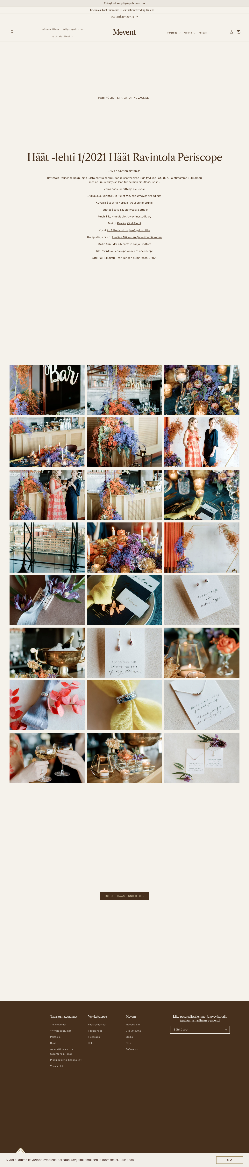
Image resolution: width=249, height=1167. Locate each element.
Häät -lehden (124, 257)
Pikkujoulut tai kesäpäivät (66, 1060)
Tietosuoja (94, 1037)
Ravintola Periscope (60, 177)
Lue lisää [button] (127, 1160)
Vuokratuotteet (97, 1024)
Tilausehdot (95, 1031)
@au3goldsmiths (139, 230)
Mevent (131, 195)
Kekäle (121, 223)
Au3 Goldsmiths (117, 230)
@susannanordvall (141, 202)
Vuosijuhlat (56, 1066)
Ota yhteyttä (133, 1031)
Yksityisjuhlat (58, 1024)
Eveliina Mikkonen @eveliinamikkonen (137, 237)
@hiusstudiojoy (141, 216)
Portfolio (55, 1037)
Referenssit (133, 1049)
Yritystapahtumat (60, 1031)
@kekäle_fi (134, 223)
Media (129, 1037)
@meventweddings (149, 195)
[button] (12, 31)
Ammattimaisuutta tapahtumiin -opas (61, 1051)
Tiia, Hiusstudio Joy (118, 216)
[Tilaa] (226, 1030)
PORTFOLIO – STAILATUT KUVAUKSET (124, 97)
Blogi (53, 1043)
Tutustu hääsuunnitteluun (124, 896)
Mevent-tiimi (133, 1024)
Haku (91, 1043)
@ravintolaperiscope (140, 251)
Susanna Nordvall (118, 202)
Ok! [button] (229, 1160)
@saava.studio (138, 209)
